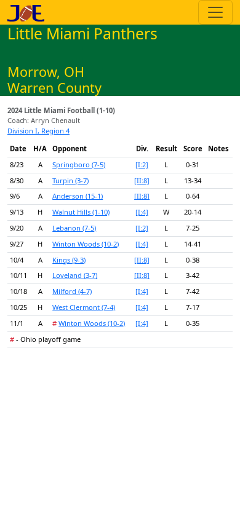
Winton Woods (85, 243)
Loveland (74, 275)
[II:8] (142, 180)
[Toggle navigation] (215, 12)
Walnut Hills (81, 211)
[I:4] (141, 211)
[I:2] (141, 164)
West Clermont (83, 307)
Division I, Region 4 (38, 130)
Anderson (77, 195)
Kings (69, 259)
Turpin (70, 180)
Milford (72, 291)
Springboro (78, 164)
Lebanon (74, 227)
